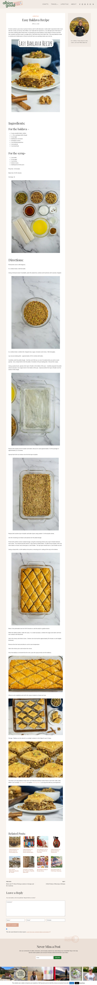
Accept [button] (71, 983)
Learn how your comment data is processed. (37, 932)
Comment (9, 902)
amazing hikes (36, 782)
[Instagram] (82, 4)
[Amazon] (87, 4)
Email (29, 920)
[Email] (90, 4)
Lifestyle (65, 4)
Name (9, 920)
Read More (82, 983)
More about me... (84, 42)
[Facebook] (79, 4)
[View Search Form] (93, 4)
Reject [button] (77, 983)
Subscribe (57, 957)
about (73, 4)
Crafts (45, 4)
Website (49, 920)
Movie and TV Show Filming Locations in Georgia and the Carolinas (20, 883)
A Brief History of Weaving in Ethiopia (55, 883)
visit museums (23, 782)
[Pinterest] (85, 4)
